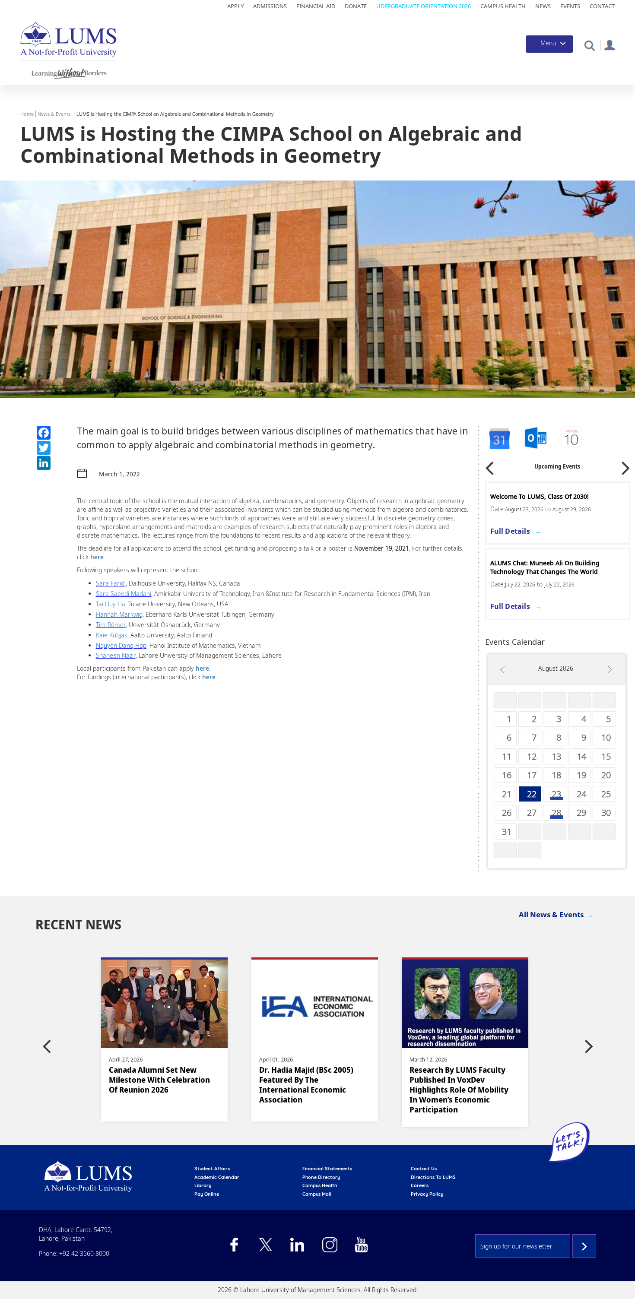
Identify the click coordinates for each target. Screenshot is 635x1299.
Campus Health (503, 6)
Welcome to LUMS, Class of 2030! (539, 496)
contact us (424, 1169)
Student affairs (212, 1169)
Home (27, 114)
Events (570, 6)
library (202, 1185)
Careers (420, 1185)
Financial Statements (327, 1169)
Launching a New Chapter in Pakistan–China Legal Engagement (462, 1080)
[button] (589, 45)
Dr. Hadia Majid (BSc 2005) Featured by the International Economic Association (156, 1085)
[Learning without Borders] (68, 72)
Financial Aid (315, 6)
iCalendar (536, 438)
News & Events (54, 114)
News (543, 6)
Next (626, 465)
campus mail (316, 1194)
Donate (356, 6)
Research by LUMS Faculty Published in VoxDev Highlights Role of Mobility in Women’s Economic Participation (308, 1090)
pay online (206, 1194)
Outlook (572, 438)
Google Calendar (499, 438)
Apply (235, 6)
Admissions (270, 6)
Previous (489, 465)
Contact (602, 6)
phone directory (321, 1177)
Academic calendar (216, 1177)
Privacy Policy (427, 1194)
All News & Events (551, 914)
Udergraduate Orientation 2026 (423, 6)
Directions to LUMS (433, 1177)
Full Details (510, 531)
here (97, 557)
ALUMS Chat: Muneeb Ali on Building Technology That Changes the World (545, 567)
